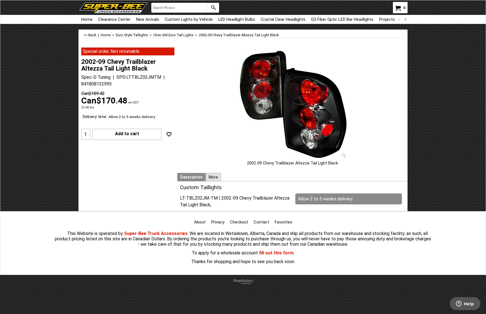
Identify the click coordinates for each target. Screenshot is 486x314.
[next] (405, 19)
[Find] (213, 8)
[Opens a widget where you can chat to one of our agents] (464, 304)
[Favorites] (169, 134)
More (213, 177)
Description (191, 177)
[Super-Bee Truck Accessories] (113, 7)
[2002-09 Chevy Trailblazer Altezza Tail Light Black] (292, 104)
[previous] (399, 19)
